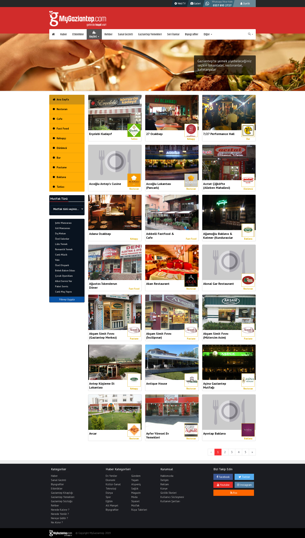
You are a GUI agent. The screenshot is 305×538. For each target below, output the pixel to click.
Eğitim (109, 501)
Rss (234, 492)
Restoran (62, 109)
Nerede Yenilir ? (60, 514)
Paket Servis (61, 286)
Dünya (109, 492)
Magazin (136, 492)
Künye (164, 488)
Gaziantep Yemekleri (150, 34)
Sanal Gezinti (125, 34)
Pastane (62, 167)
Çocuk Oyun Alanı (64, 275)
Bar (59, 157)
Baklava (61, 177)
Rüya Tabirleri (139, 509)
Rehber (108, 34)
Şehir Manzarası (63, 222)
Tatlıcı (60, 186)
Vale (57, 260)
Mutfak (135, 505)
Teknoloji (111, 488)
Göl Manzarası (62, 228)
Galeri (197, 3)
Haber (63, 34)
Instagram (245, 484)
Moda (134, 497)
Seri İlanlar (173, 34)
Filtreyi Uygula (67, 299)
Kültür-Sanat (113, 484)
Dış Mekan (60, 233)
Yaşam (135, 480)
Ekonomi (110, 480)
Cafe (59, 119)
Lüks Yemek (61, 244)
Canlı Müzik (61, 254)
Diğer (207, 34)
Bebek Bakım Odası (65, 270)
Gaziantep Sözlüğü (61, 501)
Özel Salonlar (62, 238)
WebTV (181, 3)
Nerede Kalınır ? (60, 509)
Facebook (224, 477)
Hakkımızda (166, 475)
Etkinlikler (78, 34)
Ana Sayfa (63, 99)
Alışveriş (136, 484)
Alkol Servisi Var (63, 281)
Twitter (245, 477)
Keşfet (93, 36)
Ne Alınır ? (57, 522)
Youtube (224, 484)
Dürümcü (62, 148)
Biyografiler (191, 34)
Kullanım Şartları (170, 501)
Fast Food (63, 128)
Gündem (135, 475)
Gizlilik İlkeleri (168, 492)
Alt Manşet (112, 505)
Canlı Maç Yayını (63, 291)
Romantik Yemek (64, 249)
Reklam (164, 484)
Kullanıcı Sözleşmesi (172, 497)
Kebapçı (61, 138)
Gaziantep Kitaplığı (62, 492)
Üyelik (246, 3)
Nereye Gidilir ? (59, 518)
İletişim (164, 480)
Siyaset (135, 501)
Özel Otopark (62, 265)
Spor (108, 497)
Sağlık (134, 488)
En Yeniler (111, 475)
